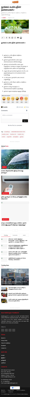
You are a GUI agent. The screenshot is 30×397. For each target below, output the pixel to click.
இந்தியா (3, 358)
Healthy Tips (21, 134)
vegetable (9, 137)
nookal (3, 137)
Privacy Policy (4, 340)
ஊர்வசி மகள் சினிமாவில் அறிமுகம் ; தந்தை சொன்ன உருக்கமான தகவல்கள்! (18, 294)
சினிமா (4, 167)
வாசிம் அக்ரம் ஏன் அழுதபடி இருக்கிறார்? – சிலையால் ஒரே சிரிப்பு (18, 300)
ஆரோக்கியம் (5, 193)
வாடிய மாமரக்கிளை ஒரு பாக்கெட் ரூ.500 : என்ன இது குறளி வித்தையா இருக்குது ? (14, 224)
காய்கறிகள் (15, 137)
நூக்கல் (21, 137)
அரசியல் (3, 363)
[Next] (16, 230)
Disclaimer (3, 345)
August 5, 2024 (11, 18)
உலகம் (2, 355)
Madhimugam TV (7, 394)
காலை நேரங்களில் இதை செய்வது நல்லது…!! (12, 172)
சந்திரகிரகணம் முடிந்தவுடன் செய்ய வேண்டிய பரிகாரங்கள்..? (17, 259)
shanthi (4, 18)
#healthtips (7, 132)
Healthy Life (13, 134)
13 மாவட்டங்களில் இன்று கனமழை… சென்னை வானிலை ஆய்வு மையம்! (14, 282)
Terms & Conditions (5, 343)
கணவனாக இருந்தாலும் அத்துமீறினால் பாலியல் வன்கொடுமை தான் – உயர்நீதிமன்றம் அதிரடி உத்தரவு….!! (18, 246)
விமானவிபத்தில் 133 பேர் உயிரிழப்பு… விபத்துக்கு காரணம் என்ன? (17, 288)
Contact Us (3, 348)
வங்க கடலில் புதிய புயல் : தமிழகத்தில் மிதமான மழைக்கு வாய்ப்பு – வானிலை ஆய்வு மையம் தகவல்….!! (17, 253)
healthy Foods (5, 134)
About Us (3, 338)
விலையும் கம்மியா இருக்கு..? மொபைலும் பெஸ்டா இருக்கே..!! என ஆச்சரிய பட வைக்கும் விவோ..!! (17, 240)
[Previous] (13, 230)
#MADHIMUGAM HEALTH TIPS (18, 132)
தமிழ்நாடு (3, 360)
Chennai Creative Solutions (22, 394)
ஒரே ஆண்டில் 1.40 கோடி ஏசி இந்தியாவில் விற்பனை (14, 198)
